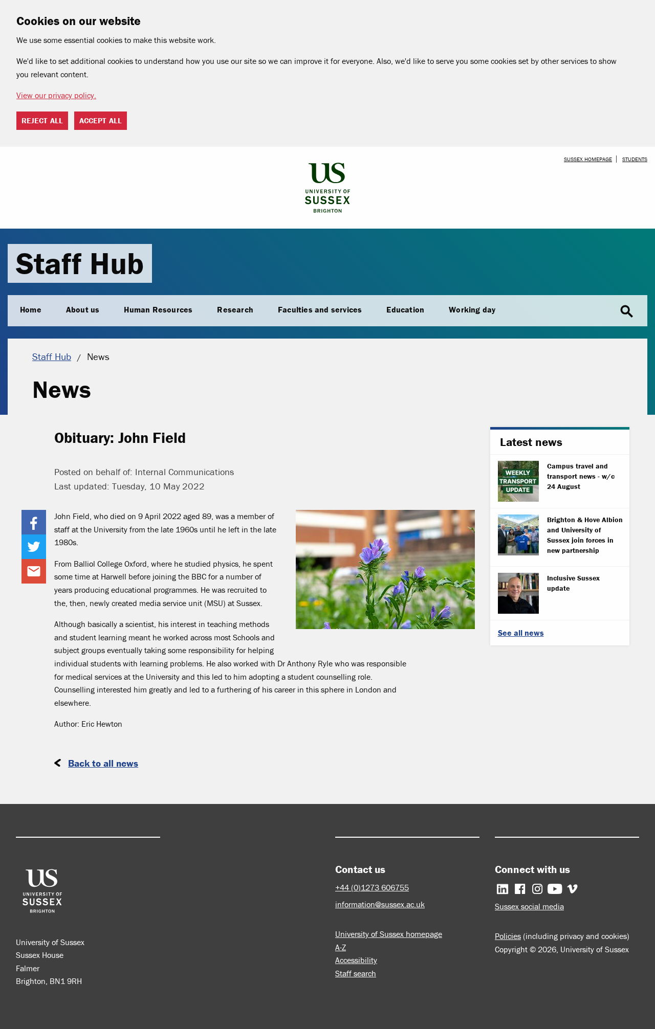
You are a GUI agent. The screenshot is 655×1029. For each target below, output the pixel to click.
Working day (472, 309)
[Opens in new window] (33, 522)
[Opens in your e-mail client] (33, 571)
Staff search (355, 973)
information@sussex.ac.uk (380, 904)
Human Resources (158, 309)
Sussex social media (529, 906)
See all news (521, 633)
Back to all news (103, 763)
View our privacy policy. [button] (56, 95)
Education (405, 309)
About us (83, 309)
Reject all (42, 120)
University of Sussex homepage (388, 934)
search (627, 311)
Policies (508, 936)
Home (30, 309)
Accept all (100, 120)
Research (235, 309)
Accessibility (356, 960)
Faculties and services (320, 309)
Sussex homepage (588, 159)
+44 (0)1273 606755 (372, 887)
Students (634, 159)
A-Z (340, 947)
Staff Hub (80, 263)
